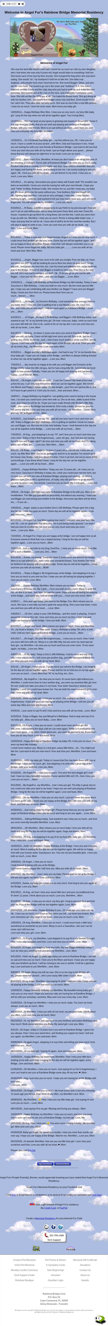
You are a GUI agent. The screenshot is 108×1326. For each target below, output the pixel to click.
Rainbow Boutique (24, 1280)
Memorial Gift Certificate (85, 1260)
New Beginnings (55, 1270)
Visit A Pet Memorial (24, 1265)
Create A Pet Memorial (24, 1260)
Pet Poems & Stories (55, 1260)
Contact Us (85, 1270)
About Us (85, 1275)
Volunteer (55, 1275)
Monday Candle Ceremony (24, 1270)
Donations (85, 1265)
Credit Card (50, 1208)
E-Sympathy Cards (55, 1265)
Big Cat (31, 1150)
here (14, 1195)
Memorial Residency (45, 1218)
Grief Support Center (24, 1275)
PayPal (63, 1208)
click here (97, 1195)
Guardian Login (55, 1280)
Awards (85, 1280)
